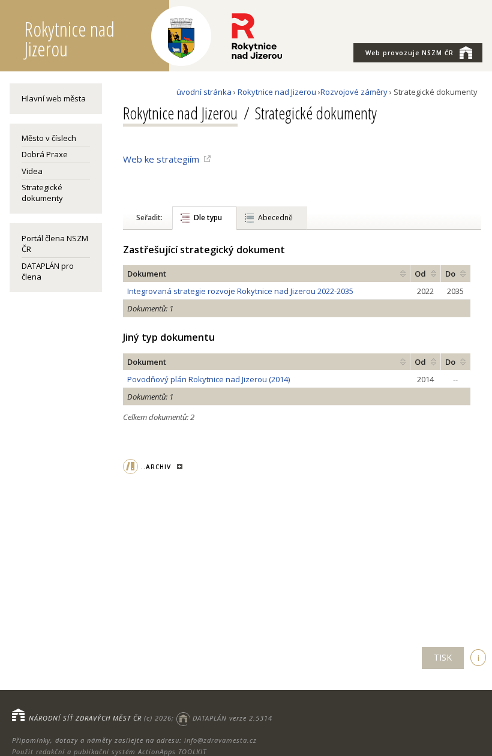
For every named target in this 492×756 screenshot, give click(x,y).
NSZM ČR (409, 53)
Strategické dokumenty (42, 192)
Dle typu (208, 217)
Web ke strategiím (161, 159)
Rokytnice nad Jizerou (277, 91)
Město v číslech (49, 138)
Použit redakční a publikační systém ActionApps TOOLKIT (109, 751)
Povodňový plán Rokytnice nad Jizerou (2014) (208, 379)
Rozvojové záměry (354, 91)
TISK (443, 657)
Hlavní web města (54, 98)
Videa (32, 171)
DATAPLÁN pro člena (48, 271)
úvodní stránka (204, 91)
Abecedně (275, 217)
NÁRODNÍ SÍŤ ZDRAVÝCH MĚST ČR (85, 717)
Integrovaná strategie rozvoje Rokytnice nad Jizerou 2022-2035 (240, 291)
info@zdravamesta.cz (220, 740)
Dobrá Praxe (45, 154)
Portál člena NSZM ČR (55, 243)
